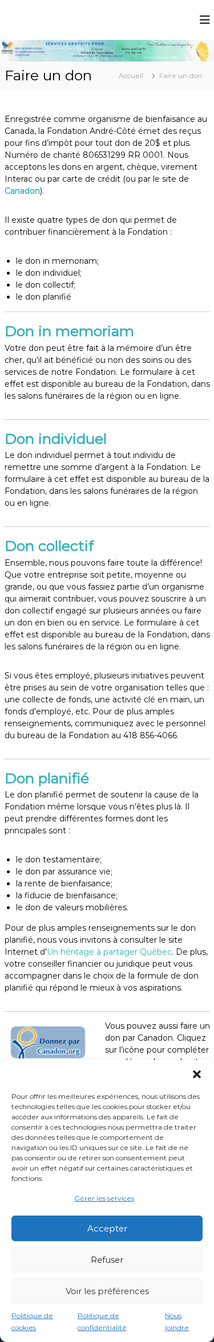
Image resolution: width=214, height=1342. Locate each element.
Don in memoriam (69, 330)
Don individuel (56, 438)
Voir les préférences (107, 1291)
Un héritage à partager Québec (109, 952)
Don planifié (47, 778)
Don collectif (49, 545)
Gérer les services (104, 1198)
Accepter (107, 1228)
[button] (197, 1074)
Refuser (107, 1259)
